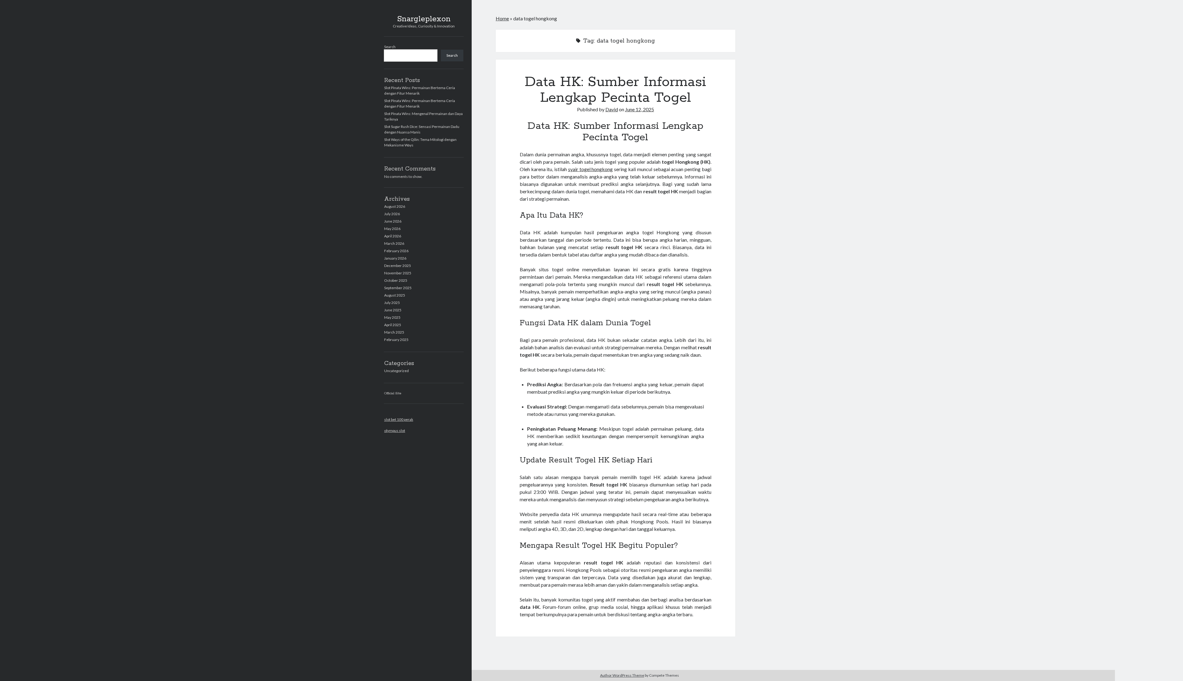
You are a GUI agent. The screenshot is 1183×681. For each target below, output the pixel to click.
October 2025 (395, 280)
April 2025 (392, 324)
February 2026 (396, 250)
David (611, 109)
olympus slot (394, 430)
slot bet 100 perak (398, 419)
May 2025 (392, 317)
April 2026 (392, 236)
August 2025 (394, 295)
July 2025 (392, 302)
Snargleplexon (424, 19)
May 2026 (392, 228)
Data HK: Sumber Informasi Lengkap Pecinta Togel (615, 90)
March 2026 (394, 243)
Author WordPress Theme (622, 675)
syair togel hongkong (590, 169)
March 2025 (394, 332)
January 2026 (395, 258)
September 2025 (398, 287)
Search (390, 46)
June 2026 (392, 221)
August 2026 (394, 206)
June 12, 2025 (639, 109)
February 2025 (396, 339)
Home (502, 18)
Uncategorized (396, 370)
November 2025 (397, 273)
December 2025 (397, 265)
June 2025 (392, 310)
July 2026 (392, 213)
